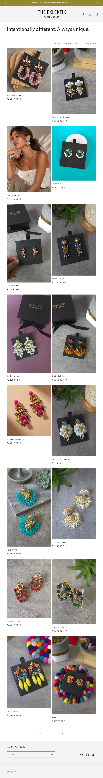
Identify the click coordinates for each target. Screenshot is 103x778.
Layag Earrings (12, 550)
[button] (6, 14)
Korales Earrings (13, 712)
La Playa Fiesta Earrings (15, 439)
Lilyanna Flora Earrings (60, 459)
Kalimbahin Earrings (14, 95)
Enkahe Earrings (13, 376)
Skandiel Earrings (13, 621)
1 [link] (33, 733)
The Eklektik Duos (58, 376)
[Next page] (70, 733)
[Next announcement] (98, 3)
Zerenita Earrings (13, 195)
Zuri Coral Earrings (59, 542)
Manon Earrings (58, 627)
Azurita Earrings (58, 279)
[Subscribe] (52, 754)
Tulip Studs (56, 717)
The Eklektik (16, 772)
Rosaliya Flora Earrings (60, 117)
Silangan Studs (12, 286)
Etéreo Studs (56, 184)
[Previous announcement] (5, 3)
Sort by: (57, 43)
